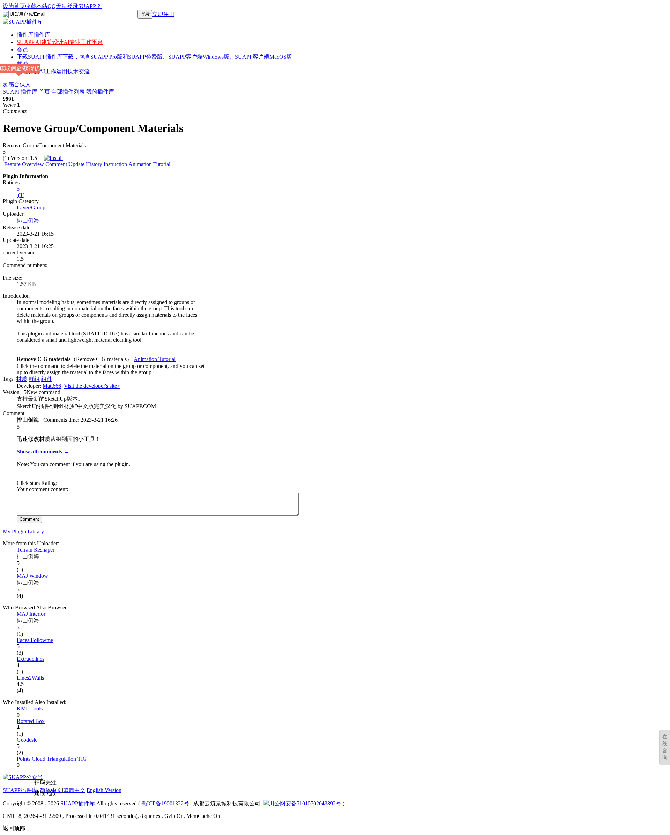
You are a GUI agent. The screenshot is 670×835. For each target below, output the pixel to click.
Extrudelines (30, 659)
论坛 (53, 71)
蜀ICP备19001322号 (166, 803)
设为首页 (14, 6)
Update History (85, 164)
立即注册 (163, 14)
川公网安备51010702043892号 (305, 803)
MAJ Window (32, 576)
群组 (34, 379)
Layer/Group (31, 207)
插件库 (33, 35)
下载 (154, 57)
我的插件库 (100, 92)
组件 (46, 379)
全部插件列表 (68, 92)
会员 (22, 49)
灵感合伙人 (17, 84)
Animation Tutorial (149, 164)
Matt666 (52, 386)
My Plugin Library (23, 531)
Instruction (115, 164)
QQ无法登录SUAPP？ (74, 6)
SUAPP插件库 (20, 92)
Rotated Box (31, 721)
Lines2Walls (30, 678)
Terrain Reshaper (35, 550)
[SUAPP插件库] (23, 22)
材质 (21, 379)
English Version (104, 790)
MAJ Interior (31, 614)
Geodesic (27, 740)
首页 (44, 92)
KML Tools (30, 708)
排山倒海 (28, 220)
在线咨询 (664, 747)
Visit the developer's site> (92, 386)
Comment (56, 164)
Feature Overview (23, 164)
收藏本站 (36, 6)
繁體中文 (74, 790)
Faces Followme (35, 640)
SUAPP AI (60, 42)
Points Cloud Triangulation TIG (52, 759)
